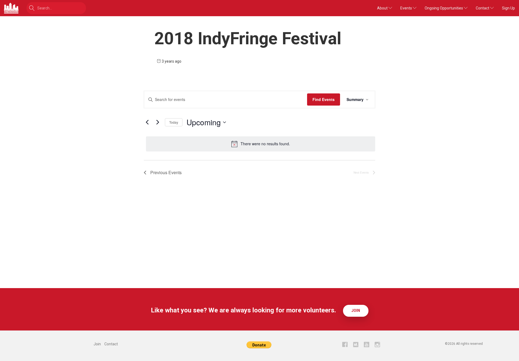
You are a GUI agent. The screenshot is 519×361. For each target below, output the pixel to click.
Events (406, 8)
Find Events (323, 99)
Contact (483, 8)
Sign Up (508, 8)
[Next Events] (157, 122)
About (382, 8)
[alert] (260, 143)
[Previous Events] (147, 122)
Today (173, 122)
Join (355, 310)
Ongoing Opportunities (444, 8)
